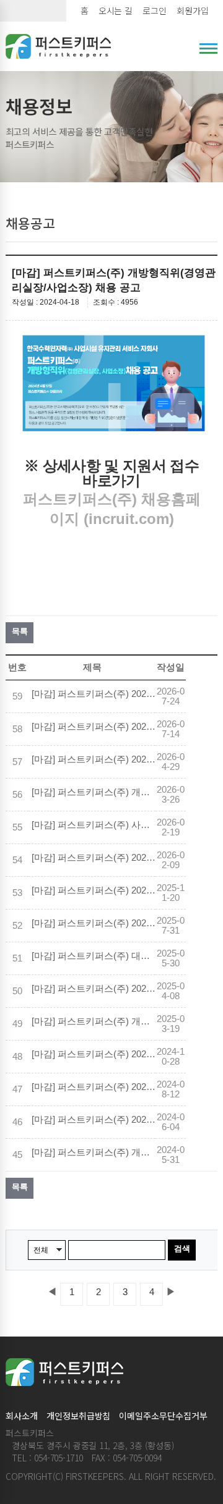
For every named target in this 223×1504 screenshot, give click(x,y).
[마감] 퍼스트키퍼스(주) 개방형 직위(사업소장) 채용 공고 (93, 1152)
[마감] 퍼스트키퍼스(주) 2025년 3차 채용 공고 (93, 923)
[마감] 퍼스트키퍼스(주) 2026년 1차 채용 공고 (93, 858)
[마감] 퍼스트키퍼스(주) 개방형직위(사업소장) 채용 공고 (93, 792)
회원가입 (193, 10)
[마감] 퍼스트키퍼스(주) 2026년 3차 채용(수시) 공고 (93, 727)
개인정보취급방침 (78, 1415)
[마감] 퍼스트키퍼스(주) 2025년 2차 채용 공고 (93, 989)
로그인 (154, 10)
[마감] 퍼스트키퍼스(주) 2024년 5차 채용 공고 (93, 1087)
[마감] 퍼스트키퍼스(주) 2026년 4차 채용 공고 (93, 694)
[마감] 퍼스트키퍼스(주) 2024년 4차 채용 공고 (93, 1120)
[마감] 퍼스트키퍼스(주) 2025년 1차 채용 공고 (93, 1054)
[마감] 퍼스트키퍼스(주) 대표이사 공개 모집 (93, 956)
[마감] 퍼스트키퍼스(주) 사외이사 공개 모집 (93, 825)
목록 (19, 631)
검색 (182, 1248)
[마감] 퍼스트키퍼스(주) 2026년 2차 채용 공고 (93, 759)
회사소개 (22, 1415)
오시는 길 (115, 10)
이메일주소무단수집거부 (163, 1415)
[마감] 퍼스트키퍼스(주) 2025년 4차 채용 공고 (93, 890)
